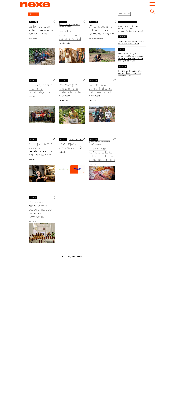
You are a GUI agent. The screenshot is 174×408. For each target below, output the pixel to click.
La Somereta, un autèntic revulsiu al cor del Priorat (41, 30)
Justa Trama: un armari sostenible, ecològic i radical (70, 35)
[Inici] (35, 4)
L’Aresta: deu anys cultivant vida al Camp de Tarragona (102, 30)
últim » (79, 257)
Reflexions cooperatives (127, 22)
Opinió (121, 49)
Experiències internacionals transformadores (70, 26)
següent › (71, 257)
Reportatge (33, 22)
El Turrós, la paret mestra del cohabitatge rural (40, 89)
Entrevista (63, 80)
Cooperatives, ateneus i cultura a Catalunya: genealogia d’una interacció (130, 28)
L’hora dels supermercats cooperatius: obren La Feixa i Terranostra (41, 210)
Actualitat (63, 22)
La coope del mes (75, 139)
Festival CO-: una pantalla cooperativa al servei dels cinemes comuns (129, 73)
